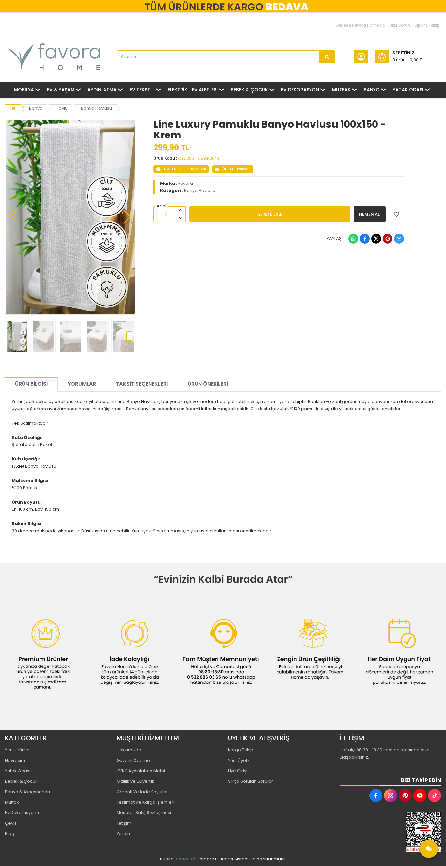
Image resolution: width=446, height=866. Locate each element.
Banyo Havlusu (96, 108)
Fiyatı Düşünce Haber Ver (185, 169)
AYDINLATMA (102, 90)
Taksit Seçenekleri (142, 384)
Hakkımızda (129, 750)
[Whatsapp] (353, 239)
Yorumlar (82, 384)
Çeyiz (11, 823)
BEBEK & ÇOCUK (249, 90)
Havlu (62, 108)
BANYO (372, 90)
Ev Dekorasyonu (22, 813)
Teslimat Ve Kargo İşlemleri (145, 802)
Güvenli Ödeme (133, 760)
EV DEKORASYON (300, 90)
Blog (9, 833)
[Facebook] (365, 239)
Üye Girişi (237, 771)
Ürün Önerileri (208, 384)
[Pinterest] (387, 239)
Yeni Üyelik (239, 760)
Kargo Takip (240, 750)
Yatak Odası (17, 771)
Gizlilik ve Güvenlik (135, 781)
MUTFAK (341, 90)
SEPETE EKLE (270, 214)
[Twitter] (376, 239)
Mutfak (12, 802)
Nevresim (15, 760)
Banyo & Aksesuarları (27, 792)
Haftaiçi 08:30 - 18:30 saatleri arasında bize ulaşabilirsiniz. (385, 753)
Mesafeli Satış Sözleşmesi (144, 813)
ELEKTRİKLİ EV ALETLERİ (193, 90)
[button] (13, 217)
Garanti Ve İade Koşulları (143, 792)
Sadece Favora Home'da (360, 25)
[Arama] (327, 56)
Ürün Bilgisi (31, 384)
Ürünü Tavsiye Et (237, 169)
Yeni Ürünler (17, 750)
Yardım (124, 833)
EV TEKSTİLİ (142, 90)
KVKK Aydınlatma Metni (141, 771)
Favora (185, 183)
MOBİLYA (24, 90)
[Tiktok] (434, 795)
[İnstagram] (390, 795)
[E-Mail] (399, 239)
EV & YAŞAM (60, 90)
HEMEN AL (369, 214)
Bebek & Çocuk (21, 781)
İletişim (124, 823)
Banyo (35, 108)
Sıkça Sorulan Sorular (250, 781)
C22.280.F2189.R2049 (199, 158)
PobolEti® (186, 859)
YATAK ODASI (408, 90)
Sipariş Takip (426, 25)
